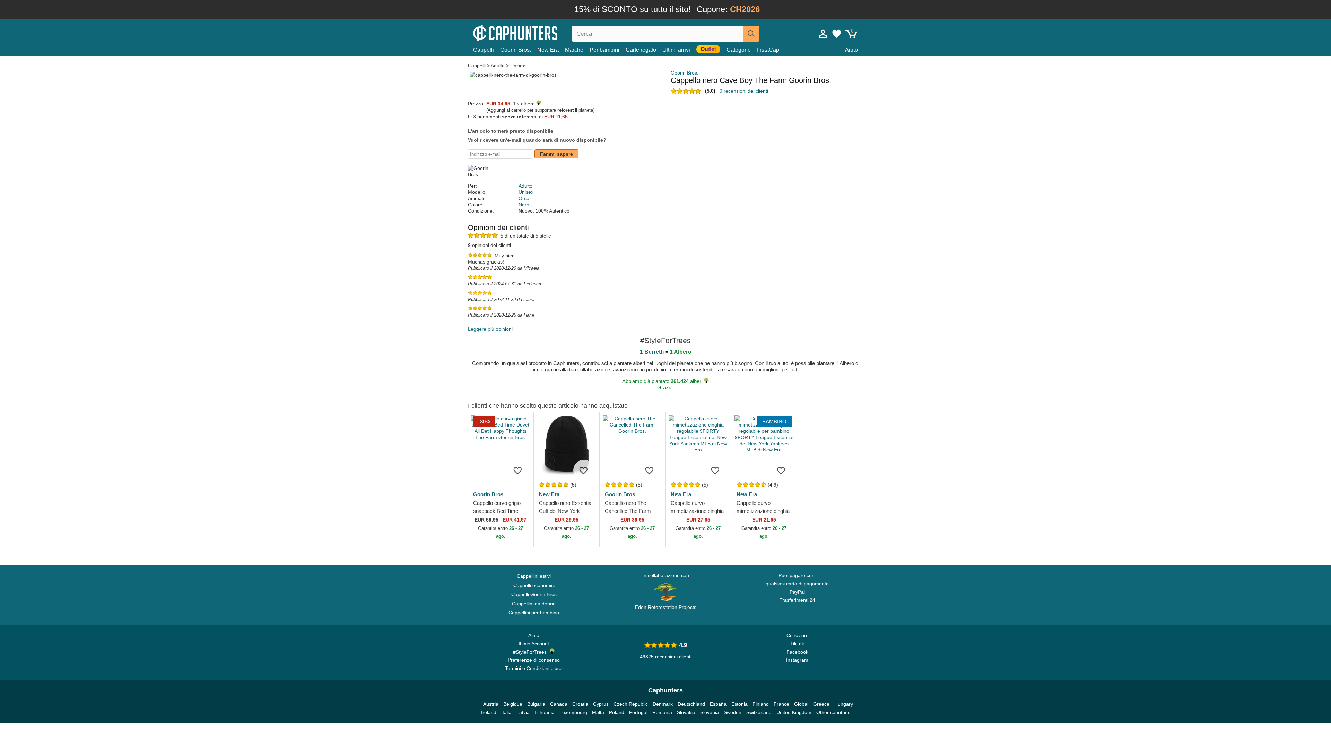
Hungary (843, 704)
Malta (598, 712)
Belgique (512, 704)
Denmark (663, 704)
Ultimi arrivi (676, 50)
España (718, 704)
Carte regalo (641, 50)
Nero (524, 204)
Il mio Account (534, 643)
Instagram (797, 660)
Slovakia (686, 712)
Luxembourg (573, 712)
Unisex (517, 65)
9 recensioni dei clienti (744, 91)
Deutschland (691, 704)
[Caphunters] (533, 32)
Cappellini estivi (534, 576)
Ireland (488, 712)
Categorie (739, 50)
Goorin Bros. (515, 50)
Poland (616, 712)
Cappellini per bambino (533, 612)
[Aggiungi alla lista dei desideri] (517, 470)
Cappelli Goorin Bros (534, 594)
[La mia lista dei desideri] (836, 33)
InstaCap (768, 50)
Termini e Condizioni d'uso (534, 668)
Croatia (580, 704)
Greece (821, 704)
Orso (524, 198)
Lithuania (544, 712)
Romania (662, 712)
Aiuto (851, 50)
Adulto (498, 65)
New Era (548, 50)
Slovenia (709, 712)
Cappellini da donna (534, 603)
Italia (506, 712)
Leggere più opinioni (490, 329)
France (781, 704)
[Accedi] (823, 33)
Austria (490, 704)
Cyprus (601, 704)
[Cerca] (751, 34)
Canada (558, 704)
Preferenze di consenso (534, 660)
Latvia (523, 712)
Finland (761, 704)
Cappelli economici (534, 585)
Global (801, 704)
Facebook (797, 652)
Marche (574, 50)
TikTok (797, 643)
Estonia (739, 704)
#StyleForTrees (531, 652)
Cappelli (483, 50)
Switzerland (759, 712)
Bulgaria (536, 704)
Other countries (833, 712)
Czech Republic (631, 704)
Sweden (732, 712)
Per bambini (604, 50)
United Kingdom (793, 712)
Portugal (638, 712)
